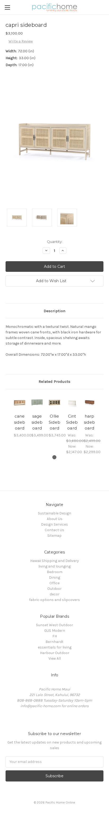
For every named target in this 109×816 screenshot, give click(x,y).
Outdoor (54, 588)
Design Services (54, 524)
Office (54, 583)
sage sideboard (37, 422)
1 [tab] (54, 457)
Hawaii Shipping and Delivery (54, 561)
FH (54, 636)
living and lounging (54, 566)
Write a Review (20, 41)
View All (54, 658)
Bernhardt (54, 641)
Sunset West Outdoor (54, 625)
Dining (54, 577)
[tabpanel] (19, 416)
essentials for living (54, 647)
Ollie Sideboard (54, 422)
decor (55, 594)
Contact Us (54, 530)
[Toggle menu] (7, 7)
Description (54, 310)
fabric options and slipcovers (54, 600)
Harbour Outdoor (54, 653)
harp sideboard (89, 422)
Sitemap (54, 535)
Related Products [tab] (54, 381)
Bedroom (54, 572)
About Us (54, 519)
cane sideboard (19, 422)
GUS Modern (54, 630)
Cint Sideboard (72, 422)
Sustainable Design (54, 513)
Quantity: (54, 241)
